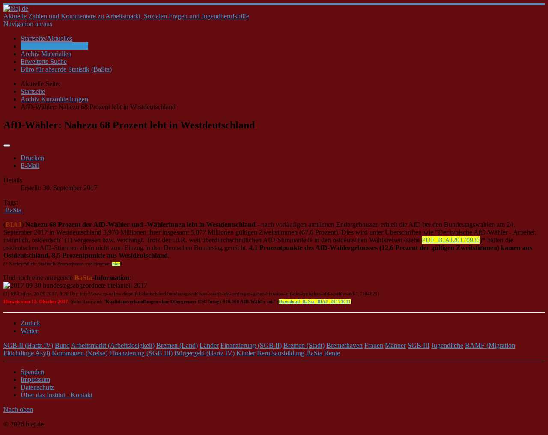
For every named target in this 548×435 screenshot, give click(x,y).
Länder (209, 345)
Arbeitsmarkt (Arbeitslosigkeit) (113, 345)
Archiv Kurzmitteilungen (54, 46)
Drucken (32, 157)
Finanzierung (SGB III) (141, 353)
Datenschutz (37, 387)
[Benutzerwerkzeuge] (6, 145)
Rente (332, 353)
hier (116, 264)
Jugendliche (447, 345)
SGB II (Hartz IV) (28, 345)
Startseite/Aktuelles (46, 38)
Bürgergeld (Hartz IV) (204, 353)
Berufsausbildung (280, 353)
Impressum (35, 379)
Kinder (245, 353)
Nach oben (18, 409)
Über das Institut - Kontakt (56, 395)
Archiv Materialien (46, 53)
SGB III (418, 345)
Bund (62, 345)
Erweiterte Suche (44, 61)
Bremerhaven (344, 345)
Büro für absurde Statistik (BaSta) (66, 69)
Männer (395, 345)
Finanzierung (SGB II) (251, 345)
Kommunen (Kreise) (79, 353)
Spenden (32, 371)
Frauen (373, 345)
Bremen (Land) (177, 345)
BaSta (314, 353)
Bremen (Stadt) (304, 345)
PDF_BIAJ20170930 (451, 240)
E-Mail (30, 165)
